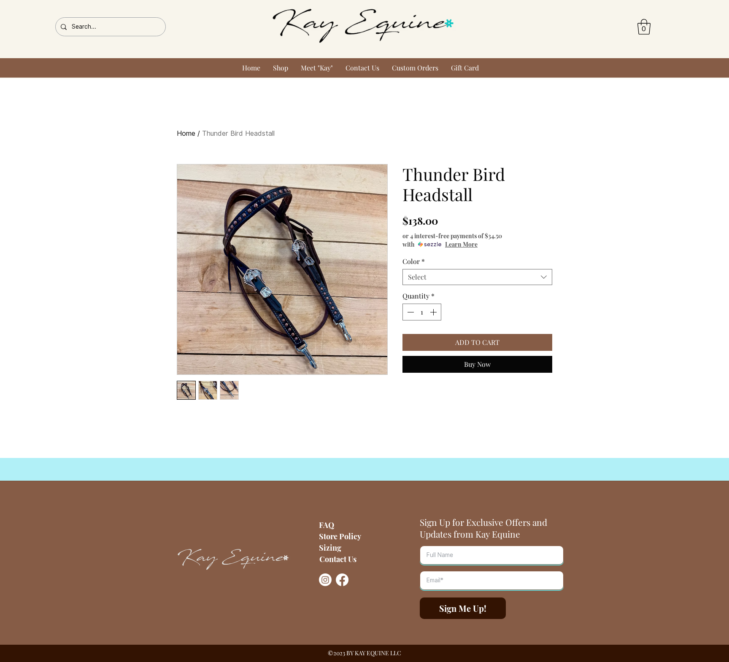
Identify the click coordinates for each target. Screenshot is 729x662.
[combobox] (477, 277)
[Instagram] (325, 579)
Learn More (461, 244)
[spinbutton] (422, 312)
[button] (644, 27)
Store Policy (340, 536)
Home (186, 133)
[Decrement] (410, 312)
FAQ (326, 525)
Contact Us (337, 559)
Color (413, 261)
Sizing (330, 548)
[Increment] (434, 312)
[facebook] (342, 579)
